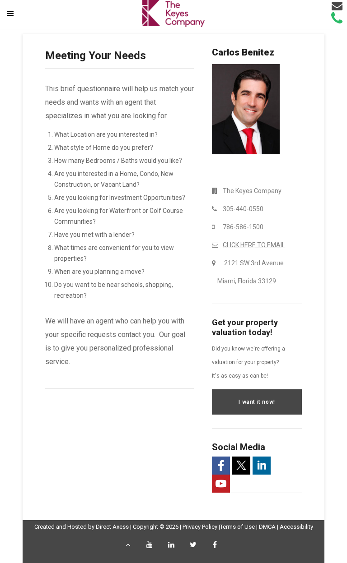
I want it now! (257, 402)
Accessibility (296, 526)
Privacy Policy (200, 526)
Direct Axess (112, 526)
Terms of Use (237, 526)
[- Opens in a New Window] (221, 466)
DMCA (267, 526)
